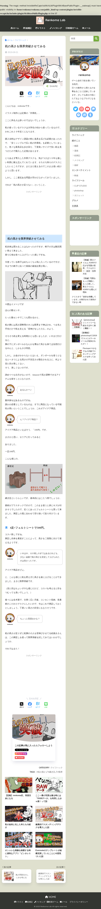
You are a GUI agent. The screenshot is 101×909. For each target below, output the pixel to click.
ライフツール (78, 180)
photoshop (79, 191)
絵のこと (76, 140)
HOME (52, 896)
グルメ (75, 200)
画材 (76, 165)
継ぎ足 (52, 772)
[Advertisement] (34, 212)
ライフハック (57, 767)
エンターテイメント (81, 170)
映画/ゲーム (73, 28)
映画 (76, 175)
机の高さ (42, 772)
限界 (61, 772)
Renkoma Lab (54, 20)
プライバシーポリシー (78, 902)
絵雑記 (29, 28)
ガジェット (79, 195)
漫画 (76, 151)
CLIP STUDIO (80, 186)
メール (87, 28)
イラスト (42, 28)
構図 (76, 146)
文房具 (75, 206)
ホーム (16, 28)
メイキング (57, 28)
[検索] (96, 38)
